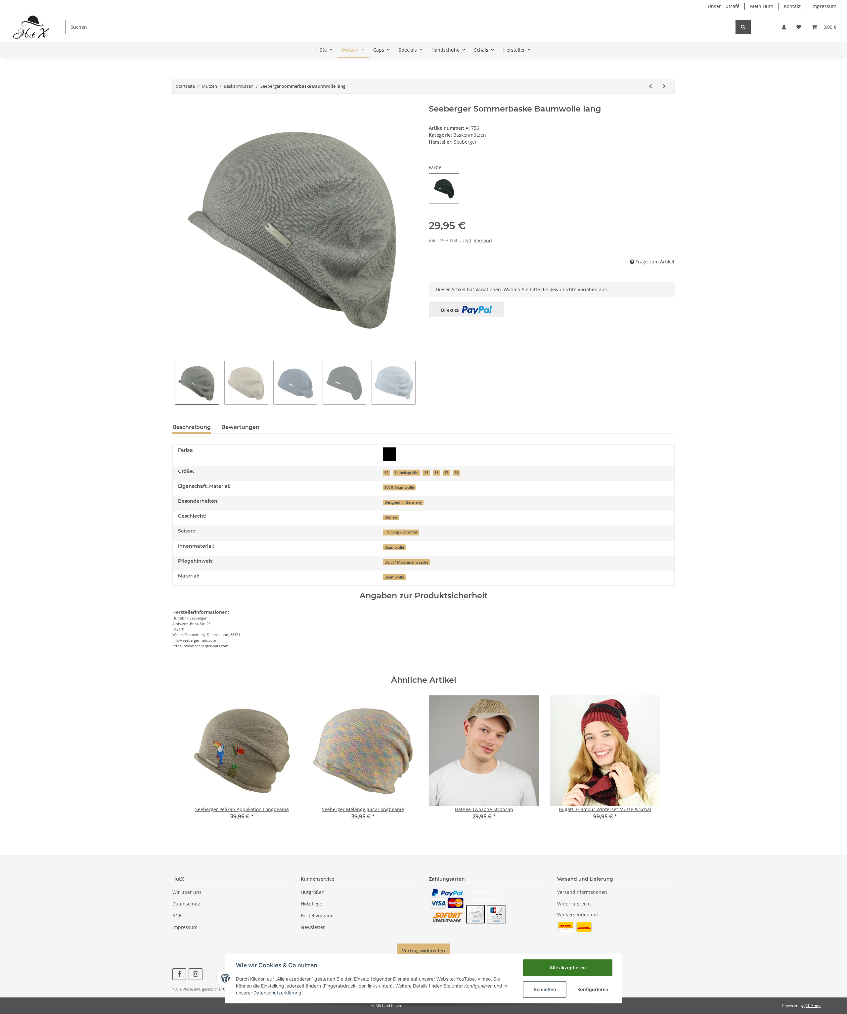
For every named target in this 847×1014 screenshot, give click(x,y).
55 (426, 472)
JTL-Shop (813, 1005)
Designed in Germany (403, 502)
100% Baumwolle (399, 487)
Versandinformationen (582, 892)
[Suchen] (743, 27)
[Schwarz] (389, 454)
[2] (466, 309)
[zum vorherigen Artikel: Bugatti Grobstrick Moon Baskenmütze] (650, 86)
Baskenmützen (469, 135)
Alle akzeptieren (568, 967)
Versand (483, 240)
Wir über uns (186, 892)
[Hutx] (31, 27)
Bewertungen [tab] (240, 427)
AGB (177, 915)
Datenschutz (186, 903)
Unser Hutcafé (723, 6)
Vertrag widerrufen (423, 950)
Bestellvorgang (317, 915)
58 (457, 472)
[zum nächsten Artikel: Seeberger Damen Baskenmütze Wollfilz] (664, 86)
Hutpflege (311, 903)
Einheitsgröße (406, 472)
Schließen (545, 989)
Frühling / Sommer (401, 532)
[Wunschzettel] (798, 27)
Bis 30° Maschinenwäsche (406, 562)
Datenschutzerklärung (277, 992)
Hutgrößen (313, 892)
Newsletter (313, 927)
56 (436, 472)
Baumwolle (394, 547)
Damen (390, 517)
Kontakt (792, 6)
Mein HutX (761, 6)
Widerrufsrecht (574, 903)
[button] (784, 27)
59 (386, 472)
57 (446, 472)
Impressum (823, 6)
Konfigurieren (592, 989)
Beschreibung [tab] (191, 427)
